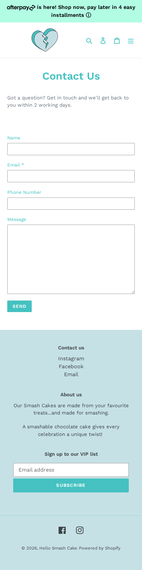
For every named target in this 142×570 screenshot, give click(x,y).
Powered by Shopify (100, 548)
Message (16, 219)
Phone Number (24, 192)
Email (15, 164)
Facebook (71, 366)
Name (13, 137)
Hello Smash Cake (58, 548)
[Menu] (131, 40)
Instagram (71, 358)
